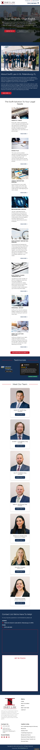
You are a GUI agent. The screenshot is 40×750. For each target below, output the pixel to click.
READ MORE (5, 93)
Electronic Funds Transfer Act (18, 276)
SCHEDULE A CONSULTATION (26, 31)
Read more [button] (23, 373)
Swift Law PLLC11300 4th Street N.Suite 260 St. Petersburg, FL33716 (9, 730)
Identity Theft (17, 120)
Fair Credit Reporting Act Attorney (29, 726)
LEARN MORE (19, 414)
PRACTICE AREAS (25, 703)
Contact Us (9, 31)
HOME (22, 701)
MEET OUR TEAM (25, 707)
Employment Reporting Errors (28, 737)
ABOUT (23, 705)
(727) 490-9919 (32, 3)
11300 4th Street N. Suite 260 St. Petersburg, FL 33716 (18, 622)
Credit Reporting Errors (26, 732)
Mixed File (15, 150)
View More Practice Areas (19, 352)
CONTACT (23, 709)
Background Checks (19, 209)
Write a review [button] (9, 371)
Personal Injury (17, 307)
